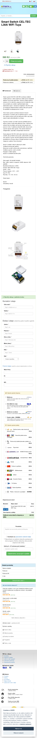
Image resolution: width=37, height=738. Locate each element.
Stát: (5, 356)
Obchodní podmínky (9, 660)
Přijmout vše (18, 728)
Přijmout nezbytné (18, 733)
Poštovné (4, 570)
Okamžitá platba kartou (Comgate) (19, 436)
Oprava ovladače (6, 568)
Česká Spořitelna (22, 487)
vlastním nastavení (25, 724)
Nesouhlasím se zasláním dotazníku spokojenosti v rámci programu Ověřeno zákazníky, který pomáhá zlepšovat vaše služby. (19, 540)
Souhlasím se (19, 536)
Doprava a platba (8, 657)
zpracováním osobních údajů (23, 536)
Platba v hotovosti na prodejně (21, 492)
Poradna (6, 676)
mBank (22, 475)
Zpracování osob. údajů (10, 682)
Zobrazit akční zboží (18, 580)
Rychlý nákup (10, 65)
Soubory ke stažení (9, 636)
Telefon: (6, 311)
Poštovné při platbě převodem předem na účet (19, 442)
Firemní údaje (17, 366)
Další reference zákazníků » (19, 618)
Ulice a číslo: (8, 337)
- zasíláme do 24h (12, 623)
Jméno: (6, 324)
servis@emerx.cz (7, 1)
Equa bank (22, 447)
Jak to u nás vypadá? (9, 659)
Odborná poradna (8, 633)
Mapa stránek (7, 681)
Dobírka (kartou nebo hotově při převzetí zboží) (19, 430)
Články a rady (7, 643)
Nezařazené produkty (9, 662)
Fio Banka (21, 483)
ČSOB (21, 462)
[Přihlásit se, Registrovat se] (26, 6)
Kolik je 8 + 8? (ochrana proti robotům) (14, 546)
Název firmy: (7, 369)
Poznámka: (19, 526)
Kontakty (6, 656)
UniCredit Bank (26, 457)
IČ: (4, 376)
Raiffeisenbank (23, 470)
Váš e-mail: (7, 304)
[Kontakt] (23, 6)
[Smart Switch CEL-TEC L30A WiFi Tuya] (18, 38)
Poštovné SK (5, 573)
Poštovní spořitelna (21, 466)
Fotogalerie (7, 640)
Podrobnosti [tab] (7, 91)
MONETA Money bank (26, 452)
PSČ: (5, 350)
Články (6, 678)
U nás (3, 576)
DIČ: (5, 382)
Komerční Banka (22, 479)
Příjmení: (7, 330)
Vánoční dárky (7, 629)
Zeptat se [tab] (17, 91)
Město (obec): (8, 343)
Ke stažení (7, 679)
